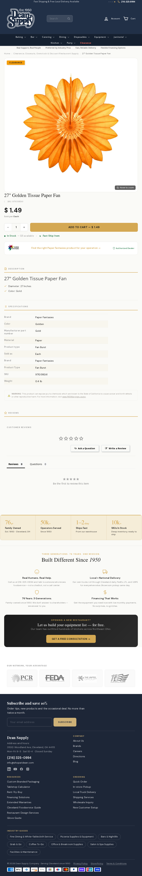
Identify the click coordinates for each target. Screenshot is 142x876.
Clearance (85, 42)
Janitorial (119, 36)
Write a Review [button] (117, 448)
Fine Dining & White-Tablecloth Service (31, 836)
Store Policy (97, 863)
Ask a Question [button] (86, 448)
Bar (33, 36)
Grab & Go (15, 844)
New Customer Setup (85, 807)
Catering (47, 36)
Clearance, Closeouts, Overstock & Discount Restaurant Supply (46, 53)
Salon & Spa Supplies (102, 844)
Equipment (100, 36)
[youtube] (15, 769)
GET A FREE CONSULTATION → (71, 638)
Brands (77, 746)
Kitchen (55, 42)
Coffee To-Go (36, 844)
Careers (77, 751)
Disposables (80, 36)
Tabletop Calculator (18, 786)
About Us (78, 740)
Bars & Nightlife (109, 836)
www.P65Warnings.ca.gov (74, 396)
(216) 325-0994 (19, 758)
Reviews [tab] (13, 464)
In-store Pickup (82, 786)
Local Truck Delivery (84, 792)
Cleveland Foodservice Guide (24, 807)
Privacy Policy (80, 863)
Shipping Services (83, 797)
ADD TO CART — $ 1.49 (84, 227)
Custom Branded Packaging (23, 781)
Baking (20, 36)
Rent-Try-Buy (14, 792)
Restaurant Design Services (23, 812)
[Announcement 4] (114, 1)
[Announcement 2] (110, 1)
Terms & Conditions (116, 863)
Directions (79, 756)
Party (70, 42)
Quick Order (80, 781)
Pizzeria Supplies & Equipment (77, 836)
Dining (63, 36)
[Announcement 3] (112, 1)
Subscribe (65, 722)
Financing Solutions (18, 797)
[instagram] (28, 769)
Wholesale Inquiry (83, 802)
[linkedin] (9, 769)
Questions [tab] (36, 464)
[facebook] (21, 769)
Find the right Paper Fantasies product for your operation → (65, 248)
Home (7, 53)
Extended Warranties (19, 802)
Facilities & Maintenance (23, 851)
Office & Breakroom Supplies (67, 844)
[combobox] (60, 18)
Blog (75, 761)
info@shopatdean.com (20, 762)
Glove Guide (14, 818)
